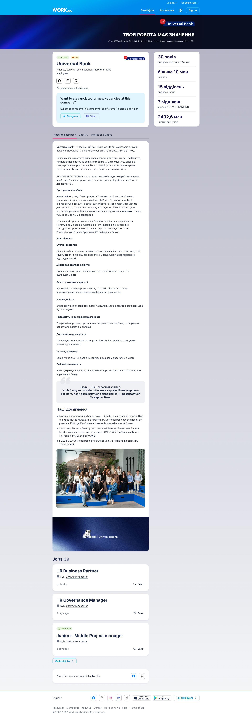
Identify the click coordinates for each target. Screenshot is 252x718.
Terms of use (137, 707)
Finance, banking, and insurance (74, 69)
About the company (65, 134)
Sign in (193, 10)
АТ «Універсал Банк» (108, 196)
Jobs (83, 134)
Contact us (73, 707)
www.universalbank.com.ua (75, 88)
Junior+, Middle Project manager (89, 635)
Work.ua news (112, 707)
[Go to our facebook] (93, 698)
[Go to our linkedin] (119, 698)
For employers (188, 2)
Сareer (97, 707)
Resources (58, 707)
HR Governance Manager (81, 600)
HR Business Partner (77, 570)
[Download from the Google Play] (162, 698)
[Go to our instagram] (110, 698)
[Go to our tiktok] (127, 698)
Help (124, 707)
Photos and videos (101, 134)
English (56, 698)
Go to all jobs (62, 661)
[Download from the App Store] (142, 698)
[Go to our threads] (102, 698)
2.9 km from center (77, 576)
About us (86, 707)
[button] (181, 10)
